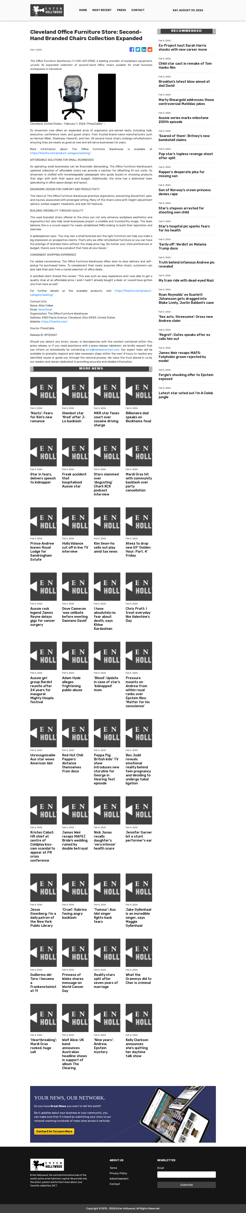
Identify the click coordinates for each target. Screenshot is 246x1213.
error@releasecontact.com (102, 349)
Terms (113, 1168)
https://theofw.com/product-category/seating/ (60, 153)
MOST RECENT (102, 10)
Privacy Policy (118, 1173)
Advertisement (119, 1178)
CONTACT (138, 10)
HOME (83, 10)
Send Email (45, 309)
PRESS (121, 10)
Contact (115, 1184)
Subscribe (186, 1184)
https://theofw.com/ (54, 321)
